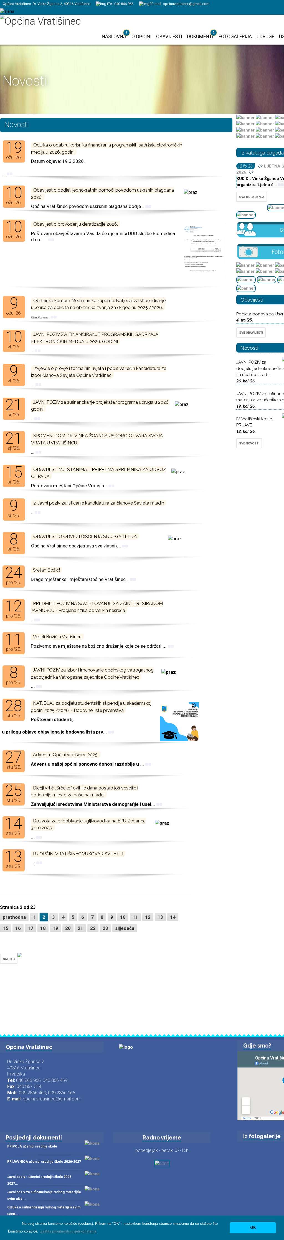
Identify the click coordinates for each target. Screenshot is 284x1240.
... (143, 206)
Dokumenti (200, 36)
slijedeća (124, 928)
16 (18, 928)
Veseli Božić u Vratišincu (57, 636)
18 (43, 928)
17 (30, 928)
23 (105, 928)
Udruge (265, 36)
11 (135, 917)
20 (68, 928)
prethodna (14, 917)
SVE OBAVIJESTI (251, 333)
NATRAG (9, 959)
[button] (68, 1231)
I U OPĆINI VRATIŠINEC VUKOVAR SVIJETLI (78, 853)
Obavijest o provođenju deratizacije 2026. (75, 224)
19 (55, 928)
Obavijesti (169, 36)
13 (160, 917)
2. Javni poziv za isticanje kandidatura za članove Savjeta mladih (98, 503)
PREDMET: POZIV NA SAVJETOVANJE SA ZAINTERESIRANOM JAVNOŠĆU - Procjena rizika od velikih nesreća (97, 607)
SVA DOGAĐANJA (251, 197)
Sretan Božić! (46, 570)
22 (93, 928)
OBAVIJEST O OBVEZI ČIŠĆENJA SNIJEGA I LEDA (85, 536)
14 (173, 917)
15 (5, 928)
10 (123, 917)
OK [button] (253, 1227)
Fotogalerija (235, 36)
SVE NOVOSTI (249, 443)
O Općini (141, 36)
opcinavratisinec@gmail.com (186, 4)
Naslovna (114, 36)
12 (148, 917)
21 (80, 928)
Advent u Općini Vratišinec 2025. (65, 754)
